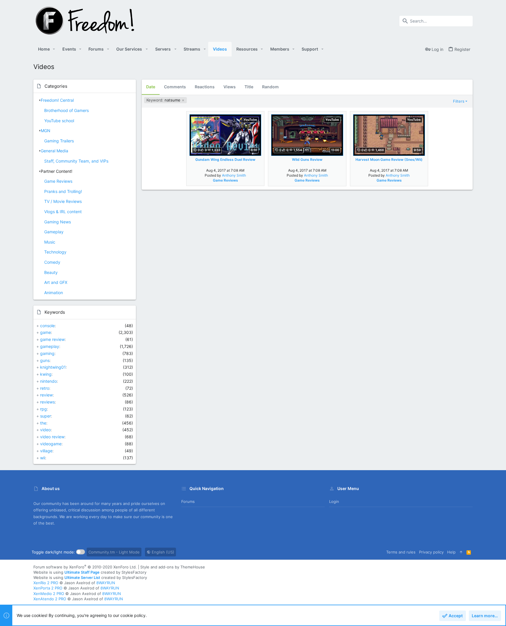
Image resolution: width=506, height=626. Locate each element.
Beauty (51, 272)
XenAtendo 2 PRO (49, 598)
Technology (55, 251)
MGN (45, 130)
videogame (50, 443)
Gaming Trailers (59, 140)
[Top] (461, 552)
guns (44, 360)
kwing (46, 374)
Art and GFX (55, 282)
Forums (188, 501)
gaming (47, 353)
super (45, 415)
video (45, 429)
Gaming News (57, 221)
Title (249, 86)
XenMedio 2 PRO (48, 593)
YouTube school (59, 120)
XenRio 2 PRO (45, 582)
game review (52, 339)
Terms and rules (401, 552)
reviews (47, 401)
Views (229, 86)
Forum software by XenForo (85, 567)
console (47, 325)
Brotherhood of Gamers (66, 110)
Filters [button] (458, 101)
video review (52, 436)
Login (334, 501)
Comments (175, 86)
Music (49, 241)
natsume (164, 100)
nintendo (48, 381)
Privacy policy (431, 552)
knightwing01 (53, 367)
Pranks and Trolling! (63, 191)
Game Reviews (58, 181)
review (46, 394)
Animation (53, 292)
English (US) (162, 552)
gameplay (49, 346)
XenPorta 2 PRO (47, 588)
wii (42, 457)
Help (451, 552)
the (43, 422)
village (46, 450)
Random (270, 86)
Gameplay (54, 231)
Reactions (205, 86)
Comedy (52, 262)
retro (44, 388)
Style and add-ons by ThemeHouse (172, 567)
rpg (43, 408)
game (45, 332)
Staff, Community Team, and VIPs (76, 160)
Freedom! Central (57, 100)
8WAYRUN (105, 582)
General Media (54, 150)
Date (150, 86)
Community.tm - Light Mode (114, 552)
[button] (54, 49)
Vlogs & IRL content (63, 211)
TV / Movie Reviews (63, 201)
